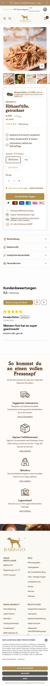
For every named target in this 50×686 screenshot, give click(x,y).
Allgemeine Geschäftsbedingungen (37, 631)
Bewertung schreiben (16, 302)
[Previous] (2, 2)
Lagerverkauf (8, 614)
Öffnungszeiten (34, 563)
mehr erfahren (25, 451)
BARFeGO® (11, 102)
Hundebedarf (8, 628)
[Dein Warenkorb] (45, 18)
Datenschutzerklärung (37, 618)
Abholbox (7, 618)
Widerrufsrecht (34, 623)
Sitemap (31, 596)
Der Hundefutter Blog (36, 572)
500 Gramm (13, 159)
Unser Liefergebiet (25, 416)
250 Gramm (13, 167)
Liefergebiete (33, 567)
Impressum (32, 614)
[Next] (47, 2)
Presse (30, 586)
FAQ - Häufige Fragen (37, 577)
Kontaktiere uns (34, 582)
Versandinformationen (37, 609)
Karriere (31, 591)
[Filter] (37, 302)
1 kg (26, 159)
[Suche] (10, 18)
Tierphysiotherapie (11, 623)
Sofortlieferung (9, 609)
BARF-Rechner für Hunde (10, 634)
